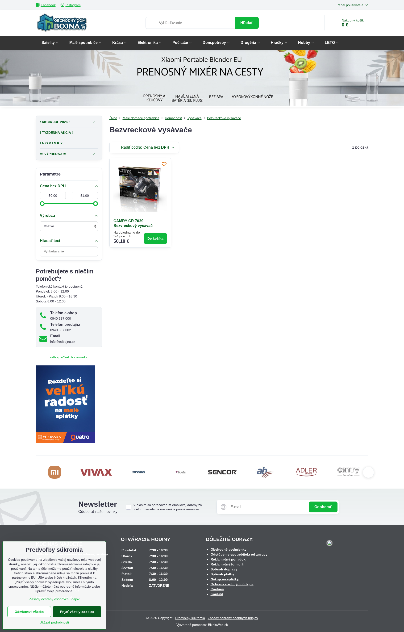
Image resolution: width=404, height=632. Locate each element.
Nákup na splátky (225, 579)
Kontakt (217, 594)
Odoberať (323, 507)
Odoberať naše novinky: (98, 512)
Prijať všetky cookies (77, 612)
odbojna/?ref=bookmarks (68, 357)
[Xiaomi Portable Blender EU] (202, 79)
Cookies (217, 589)
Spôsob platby (222, 574)
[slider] (42, 203)
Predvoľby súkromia (190, 618)
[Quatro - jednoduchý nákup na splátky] (65, 442)
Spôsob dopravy (224, 569)
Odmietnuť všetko (29, 612)
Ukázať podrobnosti (54, 622)
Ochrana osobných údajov (232, 584)
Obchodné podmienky (228, 549)
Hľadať (246, 23)
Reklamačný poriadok (228, 559)
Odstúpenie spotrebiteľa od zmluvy (239, 554)
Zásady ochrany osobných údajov (233, 618)
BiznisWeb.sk (218, 625)
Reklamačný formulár (228, 564)
